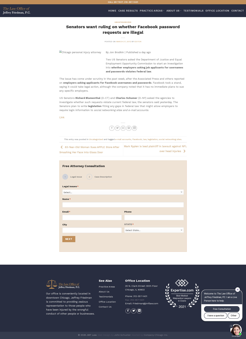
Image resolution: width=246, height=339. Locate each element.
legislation (153, 139)
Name (66, 199)
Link (61, 117)
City (64, 224)
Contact (237, 10)
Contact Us (105, 306)
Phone (128, 211)
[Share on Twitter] (117, 128)
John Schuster (122, 335)
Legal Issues (70, 186)
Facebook (137, 139)
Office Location (217, 10)
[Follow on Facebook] (128, 311)
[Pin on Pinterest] (128, 128)
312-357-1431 (140, 296)
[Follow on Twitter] (133, 311)
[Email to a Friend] (123, 128)
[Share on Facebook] (111, 128)
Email (66, 211)
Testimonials (193, 10)
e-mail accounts (123, 139)
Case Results (128, 10)
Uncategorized (123, 22)
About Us (173, 10)
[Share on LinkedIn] (134, 128)
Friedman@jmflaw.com (145, 303)
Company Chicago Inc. (156, 335)
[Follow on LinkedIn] (139, 311)
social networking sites (170, 139)
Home (112, 10)
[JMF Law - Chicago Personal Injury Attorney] (16, 10)
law (144, 139)
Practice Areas (151, 10)
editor (138, 42)
